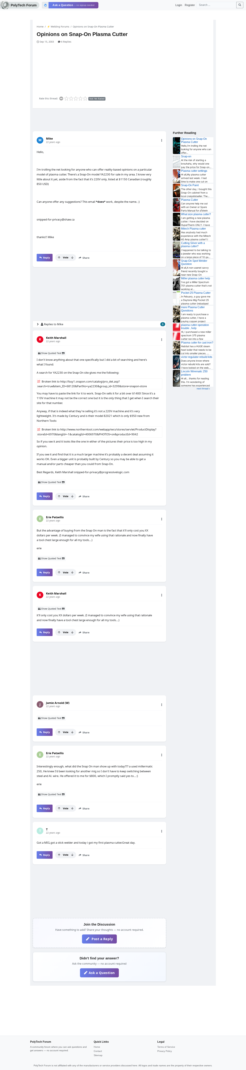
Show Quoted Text (51, 353)
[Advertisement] (125, 68)
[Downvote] (72, 257)
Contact (98, 1051)
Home (40, 26)
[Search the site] (239, 5)
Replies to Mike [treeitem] (103, 324)
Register (190, 5)
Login (178, 5)
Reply (46, 257)
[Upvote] (59, 257)
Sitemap (98, 1055)
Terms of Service (166, 1047)
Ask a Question (102, 972)
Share (86, 257)
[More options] (161, 140)
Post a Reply (102, 939)
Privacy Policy (164, 1051)
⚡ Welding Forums (58, 26)
